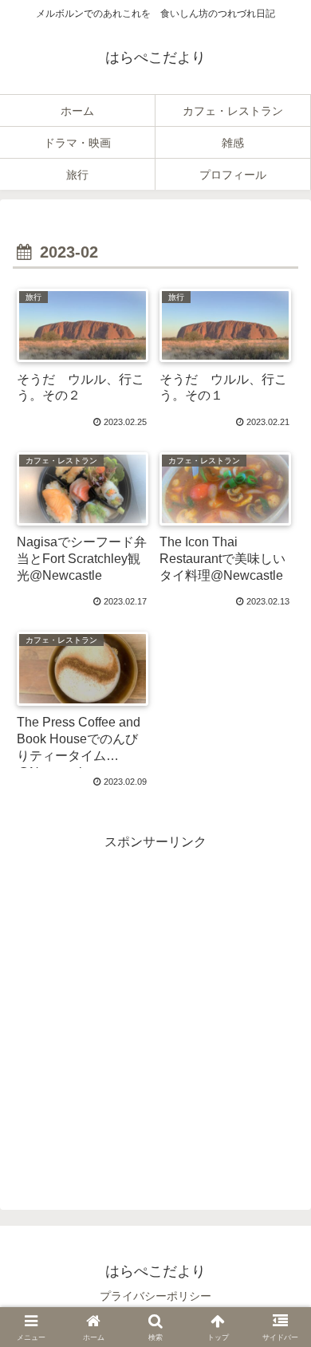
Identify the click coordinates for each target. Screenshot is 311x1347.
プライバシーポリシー (155, 1296)
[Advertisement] (155, 1009)
